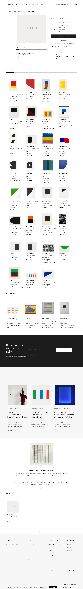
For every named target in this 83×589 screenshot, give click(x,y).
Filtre (71, 70)
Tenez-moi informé (64, 36)
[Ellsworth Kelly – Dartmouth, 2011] (31, 273)
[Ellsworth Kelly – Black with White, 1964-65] (31, 165)
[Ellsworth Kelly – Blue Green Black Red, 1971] (15, 273)
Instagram (69, 545)
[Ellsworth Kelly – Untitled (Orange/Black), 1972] (31, 219)
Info (49, 4)
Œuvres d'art (35, 4)
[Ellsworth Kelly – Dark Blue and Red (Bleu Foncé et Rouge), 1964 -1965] (64, 138)
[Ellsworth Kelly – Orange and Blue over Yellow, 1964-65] (48, 112)
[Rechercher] (69, 4)
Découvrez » (41, 488)
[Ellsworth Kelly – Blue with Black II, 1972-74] (64, 112)
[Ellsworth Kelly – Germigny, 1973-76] (31, 246)
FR (74, 4)
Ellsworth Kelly (22, 11)
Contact (51, 556)
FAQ (50, 547)
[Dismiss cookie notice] (70, 587)
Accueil (9, 11)
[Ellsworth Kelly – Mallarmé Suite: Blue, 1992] (64, 165)
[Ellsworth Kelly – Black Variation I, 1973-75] (31, 192)
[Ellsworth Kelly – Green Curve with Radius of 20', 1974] (15, 192)
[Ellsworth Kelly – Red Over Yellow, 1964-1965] (15, 85)
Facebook (69, 547)
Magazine (43, 4)
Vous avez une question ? (61, 51)
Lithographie (62, 25)
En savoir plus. (58, 62)
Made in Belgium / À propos (56, 545)
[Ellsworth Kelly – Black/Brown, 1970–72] (31, 112)
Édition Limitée (63, 23)
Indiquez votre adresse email (35, 347)
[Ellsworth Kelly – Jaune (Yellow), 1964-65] (64, 85)
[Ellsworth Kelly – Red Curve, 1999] (31, 85)
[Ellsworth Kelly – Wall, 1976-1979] (48, 192)
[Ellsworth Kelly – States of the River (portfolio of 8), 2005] (48, 246)
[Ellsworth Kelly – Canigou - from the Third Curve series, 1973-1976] (31, 138)
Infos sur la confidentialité (64, 587)
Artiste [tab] (23, 47)
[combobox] (62, 4)
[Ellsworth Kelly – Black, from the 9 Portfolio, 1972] (15, 219)
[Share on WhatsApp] (66, 46)
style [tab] (29, 47)
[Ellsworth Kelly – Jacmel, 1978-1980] (64, 192)
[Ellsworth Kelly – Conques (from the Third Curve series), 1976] (15, 112)
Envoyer (71, 570)
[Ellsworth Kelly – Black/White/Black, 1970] (15, 138)
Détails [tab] (17, 47)
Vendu (61, 32)
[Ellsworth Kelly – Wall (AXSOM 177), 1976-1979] (48, 219)
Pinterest (69, 550)
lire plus (10, 430)
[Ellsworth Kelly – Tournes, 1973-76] (15, 246)
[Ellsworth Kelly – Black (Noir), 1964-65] (15, 165)
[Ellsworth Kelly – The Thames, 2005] (64, 219)
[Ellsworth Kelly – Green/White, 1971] (64, 246)
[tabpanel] (31, 55)
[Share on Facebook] (58, 46)
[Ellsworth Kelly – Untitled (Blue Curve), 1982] (48, 273)
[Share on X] (61, 46)
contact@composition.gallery (12, 544)
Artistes (28, 4)
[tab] (10, 71)
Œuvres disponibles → (64, 40)
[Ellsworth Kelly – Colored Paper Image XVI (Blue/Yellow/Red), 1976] (48, 138)
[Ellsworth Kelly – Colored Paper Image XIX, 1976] (48, 165)
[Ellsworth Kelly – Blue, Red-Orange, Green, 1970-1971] (48, 85)
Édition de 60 (62, 29)
